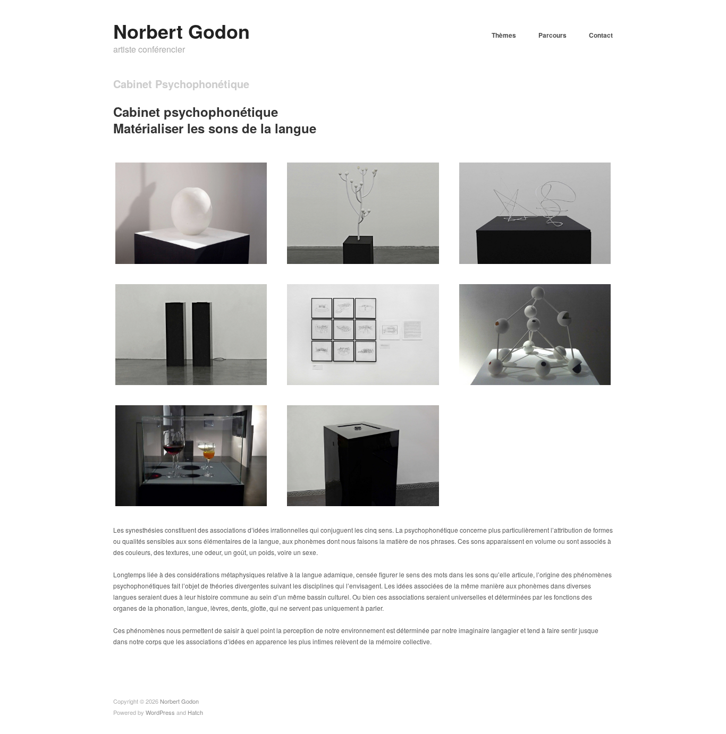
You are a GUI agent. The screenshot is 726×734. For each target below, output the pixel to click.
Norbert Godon (181, 31)
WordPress (160, 712)
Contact (601, 35)
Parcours (552, 35)
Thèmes (504, 35)
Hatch (195, 712)
